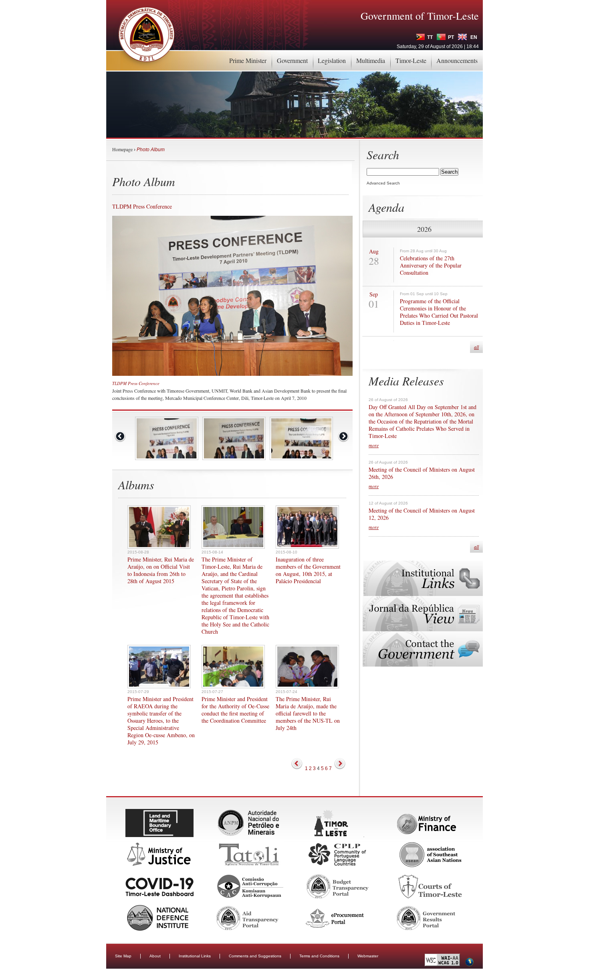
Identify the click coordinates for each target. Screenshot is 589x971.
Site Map (123, 956)
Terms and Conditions (319, 956)
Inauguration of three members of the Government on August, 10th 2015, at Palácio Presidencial (308, 570)
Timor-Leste (410, 60)
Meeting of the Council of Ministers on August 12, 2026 (422, 514)
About (155, 956)
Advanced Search (383, 183)
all (476, 347)
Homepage (122, 149)
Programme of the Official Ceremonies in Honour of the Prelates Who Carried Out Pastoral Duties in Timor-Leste (439, 312)
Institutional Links (195, 956)
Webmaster (367, 956)
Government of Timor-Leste (420, 15)
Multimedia (370, 60)
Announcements (457, 60)
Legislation (332, 60)
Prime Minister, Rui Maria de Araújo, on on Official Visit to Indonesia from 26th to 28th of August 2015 (160, 570)
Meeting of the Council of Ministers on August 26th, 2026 (422, 473)
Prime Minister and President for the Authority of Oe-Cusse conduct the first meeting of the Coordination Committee (235, 709)
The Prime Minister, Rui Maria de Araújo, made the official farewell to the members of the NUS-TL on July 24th (308, 713)
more (374, 445)
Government (292, 60)
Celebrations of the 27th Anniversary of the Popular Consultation (431, 265)
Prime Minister (247, 60)
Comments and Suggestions (255, 956)
